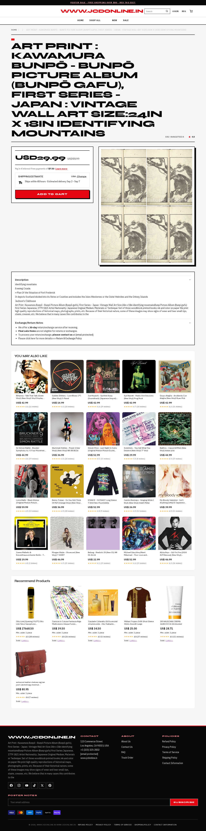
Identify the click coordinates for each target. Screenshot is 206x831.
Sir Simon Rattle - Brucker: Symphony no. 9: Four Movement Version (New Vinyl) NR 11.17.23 (30, 449)
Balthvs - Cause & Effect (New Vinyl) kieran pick (173, 449)
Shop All (95, 20)
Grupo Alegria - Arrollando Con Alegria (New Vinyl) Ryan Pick (173, 396)
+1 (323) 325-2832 (89, 749)
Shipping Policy (169, 757)
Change (81, 176)
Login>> (25, 640)
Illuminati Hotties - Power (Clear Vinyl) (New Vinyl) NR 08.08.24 (66, 449)
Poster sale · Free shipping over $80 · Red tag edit (103, 2)
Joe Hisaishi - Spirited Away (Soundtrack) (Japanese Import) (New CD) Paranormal (102, 397)
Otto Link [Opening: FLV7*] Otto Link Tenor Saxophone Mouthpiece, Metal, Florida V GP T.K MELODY (30, 623)
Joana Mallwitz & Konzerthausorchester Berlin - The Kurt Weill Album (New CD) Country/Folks (31, 554)
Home (80, 20)
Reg (184, 11)
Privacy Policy (169, 746)
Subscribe (184, 802)
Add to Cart (52, 194)
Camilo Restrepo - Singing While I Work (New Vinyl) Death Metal (139, 501)
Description (21, 279)
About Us (126, 741)
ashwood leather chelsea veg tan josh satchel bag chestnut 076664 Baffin (30, 683)
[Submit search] (167, 11)
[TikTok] (34, 785)
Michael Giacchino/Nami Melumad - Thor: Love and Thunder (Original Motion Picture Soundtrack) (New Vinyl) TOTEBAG (138, 554)
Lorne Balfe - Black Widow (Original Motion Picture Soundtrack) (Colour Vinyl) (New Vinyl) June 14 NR (30, 501)
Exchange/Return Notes (29, 322)
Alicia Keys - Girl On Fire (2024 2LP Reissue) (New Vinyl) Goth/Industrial (173, 554)
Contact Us (127, 746)
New (114, 20)
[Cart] (191, 11)
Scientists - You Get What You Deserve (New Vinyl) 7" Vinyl (137, 449)
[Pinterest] (50, 785)
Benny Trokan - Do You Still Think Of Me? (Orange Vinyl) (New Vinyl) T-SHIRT (66, 501)
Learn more (61, 168)
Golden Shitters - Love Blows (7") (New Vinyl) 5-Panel (66, 396)
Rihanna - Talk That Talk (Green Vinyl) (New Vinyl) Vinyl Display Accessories (30, 397)
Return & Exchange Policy (69, 338)
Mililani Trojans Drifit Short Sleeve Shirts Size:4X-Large (139, 622)
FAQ (123, 752)
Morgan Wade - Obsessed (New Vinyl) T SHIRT (66, 553)
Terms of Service (170, 752)
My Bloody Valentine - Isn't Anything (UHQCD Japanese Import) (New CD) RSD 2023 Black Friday (175, 501)
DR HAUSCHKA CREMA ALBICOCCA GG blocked (171, 622)
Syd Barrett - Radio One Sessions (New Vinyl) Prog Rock (139, 396)
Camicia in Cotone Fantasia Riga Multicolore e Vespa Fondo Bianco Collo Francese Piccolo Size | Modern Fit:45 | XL (66, 623)
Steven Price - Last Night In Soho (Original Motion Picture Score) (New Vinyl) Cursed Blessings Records (102, 449)
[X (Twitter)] (42, 785)
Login (175, 11)
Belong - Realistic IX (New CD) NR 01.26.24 (102, 553)
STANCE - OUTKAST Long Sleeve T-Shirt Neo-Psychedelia (102, 501)
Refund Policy (169, 741)
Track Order (127, 757)
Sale (126, 20)
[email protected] (84, 334)
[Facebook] (11, 785)
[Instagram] (19, 785)
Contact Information (172, 763)
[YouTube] (26, 785)
